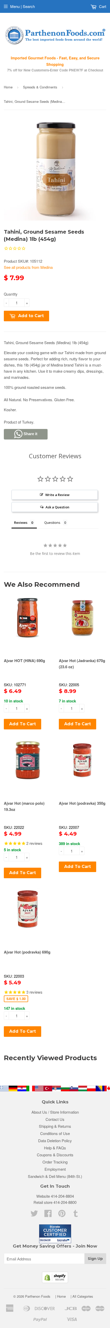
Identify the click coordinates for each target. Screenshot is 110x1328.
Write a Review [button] (57, 494)
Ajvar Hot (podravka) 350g (82, 803)
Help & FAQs (55, 1147)
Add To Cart (22, 723)
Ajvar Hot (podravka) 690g (27, 952)
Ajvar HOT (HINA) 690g (24, 660)
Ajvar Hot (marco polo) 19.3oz (24, 806)
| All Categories (82, 1296)
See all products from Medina (28, 267)
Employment (55, 1169)
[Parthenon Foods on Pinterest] (62, 1214)
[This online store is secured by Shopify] (55, 1281)
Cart (102, 6)
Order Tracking (55, 1162)
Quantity (10, 294)
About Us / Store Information (55, 1112)
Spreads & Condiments (40, 87)
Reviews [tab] (20, 522)
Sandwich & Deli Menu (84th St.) (55, 1176)
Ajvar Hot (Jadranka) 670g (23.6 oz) (82, 664)
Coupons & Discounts (55, 1154)
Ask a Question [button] (57, 507)
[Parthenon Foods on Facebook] (48, 1214)
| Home (60, 1296)
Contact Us (55, 1119)
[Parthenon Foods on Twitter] (34, 1214)
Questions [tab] (52, 522)
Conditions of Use (55, 1133)
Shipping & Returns (55, 1126)
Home (8, 87)
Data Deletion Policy (55, 1140)
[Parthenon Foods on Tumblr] (76, 1214)
